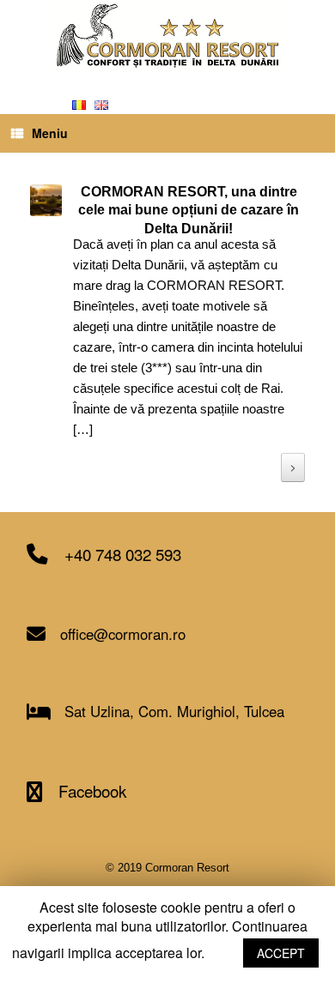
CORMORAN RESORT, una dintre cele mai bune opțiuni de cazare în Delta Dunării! (188, 210)
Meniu (50, 133)
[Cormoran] (167, 35)
